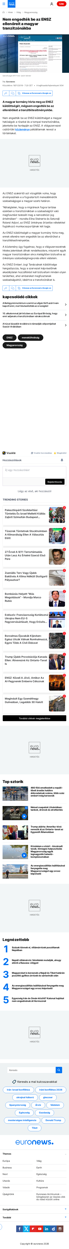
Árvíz (38, 1105)
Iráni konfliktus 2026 (50, 1089)
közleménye (22, 129)
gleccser (48, 1097)
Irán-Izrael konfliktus (18, 1089)
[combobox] (34, 1070)
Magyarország (30, 12)
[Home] (3, 12)
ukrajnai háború (25, 1097)
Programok (42, 1187)
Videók (6, 1187)
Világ (18, 12)
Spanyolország (17, 1105)
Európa (6, 1160)
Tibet (34, 1127)
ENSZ (10, 337)
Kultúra (40, 1180)
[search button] (59, 1070)
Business (7, 1167)
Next (5, 1174)
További (7, 1217)
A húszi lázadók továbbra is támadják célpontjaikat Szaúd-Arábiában (29, 325)
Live (61, 3)
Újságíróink (8, 1194)
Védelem (55, 1105)
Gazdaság (44, 1112)
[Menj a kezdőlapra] (11, 4)
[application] (34, 53)
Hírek (10, 12)
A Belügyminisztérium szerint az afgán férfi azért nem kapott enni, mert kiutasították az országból (31, 304)
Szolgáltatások (10, 1209)
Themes (7, 1153)
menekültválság (30, 337)
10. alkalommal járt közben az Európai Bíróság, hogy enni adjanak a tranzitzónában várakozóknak (30, 315)
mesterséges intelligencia (22, 1120)
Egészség (24, 1112)
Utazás (6, 1180)
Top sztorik (13, 781)
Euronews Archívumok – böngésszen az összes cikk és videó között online (50, 1197)
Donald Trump (53, 1120)
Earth (39, 1167)
